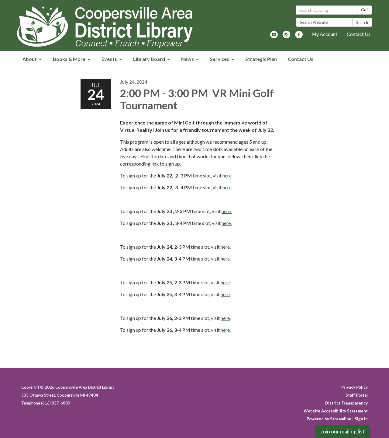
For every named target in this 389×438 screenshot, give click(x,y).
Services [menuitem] (219, 59)
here (227, 175)
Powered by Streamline (329, 418)
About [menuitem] (29, 59)
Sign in (361, 418)
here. (227, 211)
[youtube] (274, 36)
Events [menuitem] (109, 59)
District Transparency (346, 403)
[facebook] (299, 36)
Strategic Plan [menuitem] (261, 59)
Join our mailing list (342, 431)
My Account (324, 34)
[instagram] (286, 36)
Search (362, 22)
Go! (364, 9)
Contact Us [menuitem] (300, 59)
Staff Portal (357, 395)
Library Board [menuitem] (149, 59)
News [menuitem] (187, 59)
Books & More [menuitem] (69, 59)
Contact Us (358, 34)
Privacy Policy (354, 387)
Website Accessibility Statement (336, 410)
